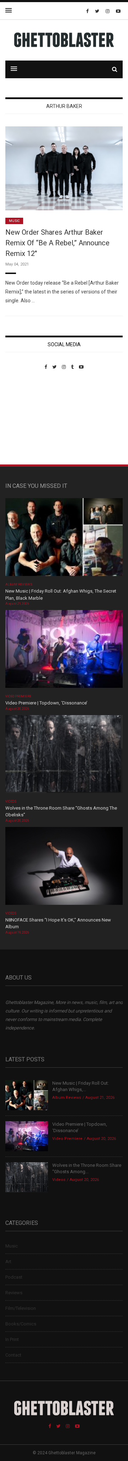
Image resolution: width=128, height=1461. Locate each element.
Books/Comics (20, 1323)
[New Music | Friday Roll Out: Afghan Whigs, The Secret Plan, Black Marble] (64, 539)
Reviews (13, 1292)
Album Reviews (18, 584)
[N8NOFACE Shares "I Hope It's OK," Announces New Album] (64, 868)
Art (8, 1261)
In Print (12, 1339)
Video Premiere (18, 696)
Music (14, 221)
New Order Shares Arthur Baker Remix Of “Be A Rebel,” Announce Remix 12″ (57, 243)
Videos (10, 801)
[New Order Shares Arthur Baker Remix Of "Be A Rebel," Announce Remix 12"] (64, 168)
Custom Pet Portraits (26, 418)
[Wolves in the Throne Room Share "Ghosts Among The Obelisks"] (64, 756)
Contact (13, 1355)
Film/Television (20, 1308)
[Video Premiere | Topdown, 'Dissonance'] (64, 651)
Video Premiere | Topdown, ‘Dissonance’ (46, 703)
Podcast (13, 1277)
